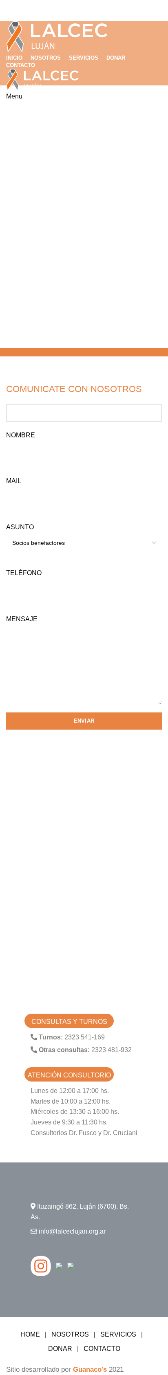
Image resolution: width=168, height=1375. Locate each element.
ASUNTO (20, 527)
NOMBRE (20, 435)
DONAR (60, 1348)
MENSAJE (22, 619)
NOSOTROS (70, 1334)
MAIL (13, 480)
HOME (30, 1334)
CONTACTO (102, 1348)
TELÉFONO (24, 572)
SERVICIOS (118, 1334)
